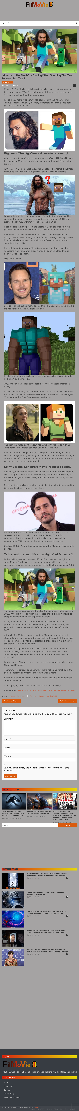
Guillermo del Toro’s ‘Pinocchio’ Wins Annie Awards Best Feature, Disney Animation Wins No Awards (47, 875)
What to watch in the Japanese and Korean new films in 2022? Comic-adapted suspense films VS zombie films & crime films (64, 816)
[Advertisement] (39, 13)
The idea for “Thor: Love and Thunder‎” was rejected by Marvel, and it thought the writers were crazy (12, 701)
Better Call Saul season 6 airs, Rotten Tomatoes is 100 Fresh (68, 701)
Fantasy (33, 696)
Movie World (7, 82)
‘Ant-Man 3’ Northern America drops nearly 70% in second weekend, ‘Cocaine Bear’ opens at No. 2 (46, 913)
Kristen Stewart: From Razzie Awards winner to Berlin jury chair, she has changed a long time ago (47, 951)
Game (41, 696)
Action (12, 696)
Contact (7, 1090)
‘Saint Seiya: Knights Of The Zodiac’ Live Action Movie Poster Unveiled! (45, 893)
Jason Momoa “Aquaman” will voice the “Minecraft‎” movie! (46, 690)
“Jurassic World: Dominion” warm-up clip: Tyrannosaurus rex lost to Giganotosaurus (13, 814)
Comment (9, 719)
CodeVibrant (36, 1107)
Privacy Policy (9, 1094)
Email (7, 747)
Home (6, 1082)
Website (7, 756)
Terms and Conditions (12, 1098)
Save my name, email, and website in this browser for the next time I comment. (37, 769)
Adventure (22, 696)
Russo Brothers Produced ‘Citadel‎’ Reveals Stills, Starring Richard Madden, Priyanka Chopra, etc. (46, 932)
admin (16, 85)
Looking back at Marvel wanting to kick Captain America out (39, 813)
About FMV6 (8, 1086)
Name (7, 739)
